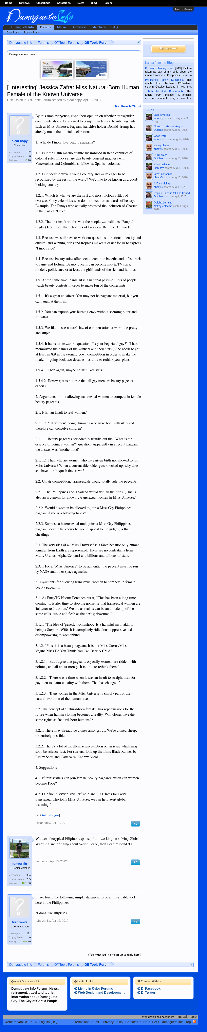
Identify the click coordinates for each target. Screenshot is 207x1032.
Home (8, 2)
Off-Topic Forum (39, 100)
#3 (135, 921)
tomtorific (19, 863)
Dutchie (158, 129)
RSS (194, 1021)
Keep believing (162, 164)
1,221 (27, 933)
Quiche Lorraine (163, 202)
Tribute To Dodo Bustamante (164, 91)
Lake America (162, 114)
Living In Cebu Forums (95, 988)
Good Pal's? (161, 135)
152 (28, 152)
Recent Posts (32, 32)
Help (146, 1022)
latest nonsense (163, 174)
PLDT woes (160, 154)
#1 (135, 823)
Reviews (24, 2)
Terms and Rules (87, 1022)
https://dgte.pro (186, 1016)
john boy (159, 118)
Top (188, 1022)
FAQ (115, 27)
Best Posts (13, 32)
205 (28, 879)
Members (99, 27)
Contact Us (133, 1022)
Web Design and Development (101, 992)
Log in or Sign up (183, 9)
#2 (135, 862)
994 (28, 875)
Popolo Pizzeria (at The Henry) (172, 193)
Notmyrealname (163, 206)
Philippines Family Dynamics (164, 79)
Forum (108, 2)
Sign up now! (168, 48)
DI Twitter (147, 992)
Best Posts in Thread (128, 106)
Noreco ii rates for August (169, 126)
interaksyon (50, 815)
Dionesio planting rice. (159, 68)
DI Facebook (150, 988)
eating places (161, 145)
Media (61, 27)
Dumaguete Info (22, 27)
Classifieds (43, 2)
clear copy (74, 100)
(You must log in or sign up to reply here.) (114, 954)
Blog (94, 2)
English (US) (48, 1022)
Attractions (64, 2)
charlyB (158, 148)
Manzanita (19, 922)
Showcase (79, 27)
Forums (45, 27)
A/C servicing (162, 183)
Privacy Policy (113, 1022)
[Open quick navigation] (138, 42)
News (80, 2)
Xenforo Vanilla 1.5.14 (21, 1022)
